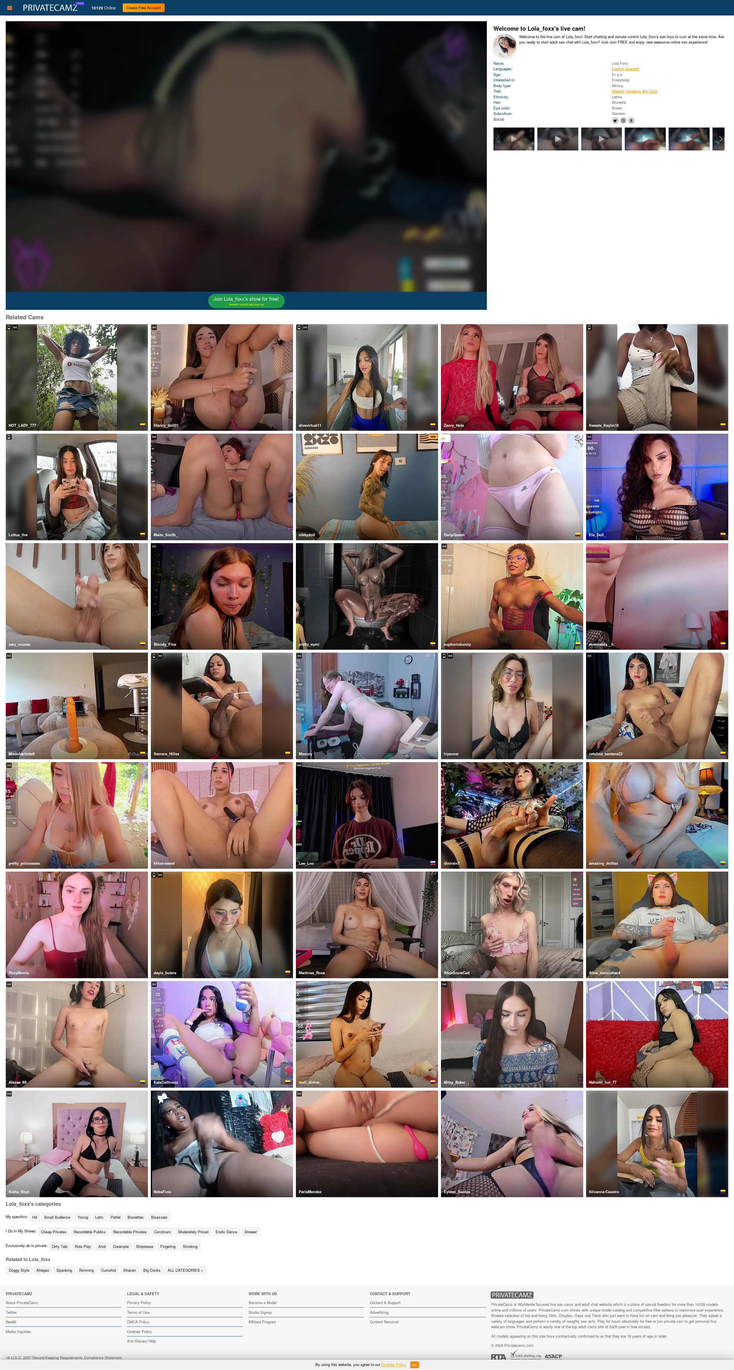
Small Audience (57, 1217)
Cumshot (108, 1270)
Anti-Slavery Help (141, 1341)
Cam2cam (162, 1231)
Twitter (11, 1312)
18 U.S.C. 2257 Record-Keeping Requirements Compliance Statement (64, 1357)
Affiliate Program (262, 1321)
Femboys (633, 91)
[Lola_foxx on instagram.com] (623, 120)
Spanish (632, 68)
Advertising (379, 1312)
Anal (102, 1246)
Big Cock (649, 91)
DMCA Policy (138, 1321)
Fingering (167, 1246)
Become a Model (263, 1302)
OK (414, 1365)
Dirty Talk (60, 1246)
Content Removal (384, 1321)
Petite (115, 1217)
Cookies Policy (139, 1331)
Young (83, 1217)
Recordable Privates (130, 1231)
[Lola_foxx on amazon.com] (631, 120)
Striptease (144, 1246)
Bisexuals (159, 1217)
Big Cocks (152, 1270)
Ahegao (42, 1270)
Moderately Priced (193, 1231)
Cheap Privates (54, 1231)
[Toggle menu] (10, 7)
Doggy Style (19, 1270)
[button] (721, 139)
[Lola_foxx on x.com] (615, 120)
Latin (99, 1217)
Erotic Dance (226, 1231)
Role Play (83, 1246)
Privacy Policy (139, 1302)
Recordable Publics (90, 1231)
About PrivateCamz (22, 1302)
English (618, 68)
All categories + (185, 1270)
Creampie (121, 1246)
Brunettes (136, 1217)
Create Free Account (143, 7)
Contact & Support (385, 1302)
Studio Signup (260, 1312)
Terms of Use (138, 1312)
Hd (34, 1217)
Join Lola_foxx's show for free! (246, 300)
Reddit (11, 1321)
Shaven (618, 91)
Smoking (190, 1246)
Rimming (86, 1270)
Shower (251, 1231)
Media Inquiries (18, 1331)
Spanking (64, 1270)
